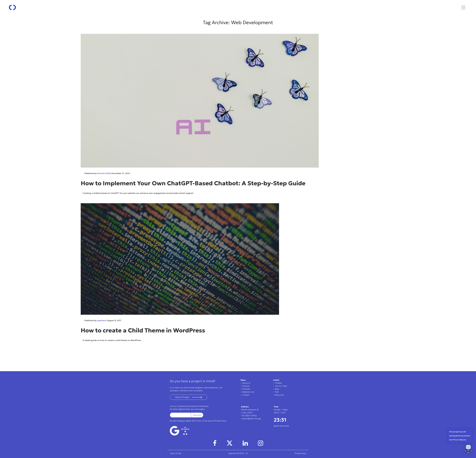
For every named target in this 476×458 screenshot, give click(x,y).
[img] (215, 443)
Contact (245, 395)
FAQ (277, 392)
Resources (279, 395)
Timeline (278, 383)
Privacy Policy (300, 453)
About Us (246, 383)
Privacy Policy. (221, 421)
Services (246, 386)
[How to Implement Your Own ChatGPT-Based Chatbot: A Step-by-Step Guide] (238, 101)
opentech (102, 320)
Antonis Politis (104, 173)
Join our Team (281, 386)
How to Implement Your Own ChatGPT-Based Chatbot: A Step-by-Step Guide (193, 183)
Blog (277, 389)
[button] (468, 449)
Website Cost (248, 392)
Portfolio (246, 389)
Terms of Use (201, 421)
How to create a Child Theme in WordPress (143, 330)
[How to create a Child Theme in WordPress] (238, 259)
